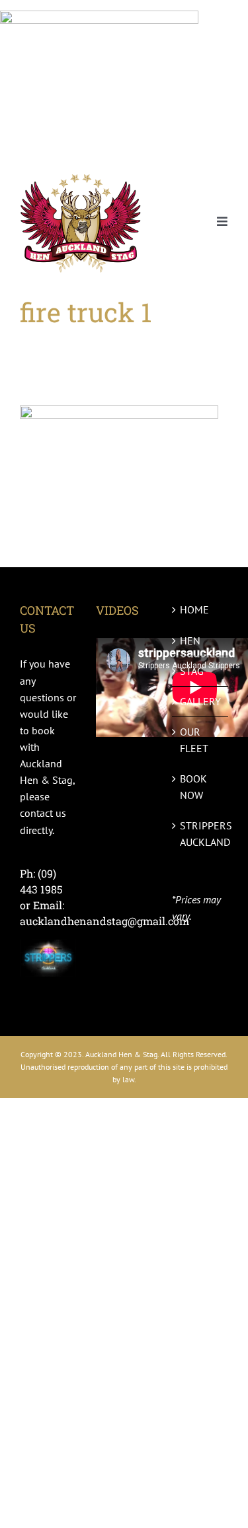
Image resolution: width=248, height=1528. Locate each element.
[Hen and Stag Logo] (81, 175)
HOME (194, 609)
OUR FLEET (194, 740)
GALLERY (200, 701)
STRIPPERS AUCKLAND (201, 834)
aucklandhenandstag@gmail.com (104, 921)
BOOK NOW (193, 787)
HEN (190, 640)
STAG (192, 670)
